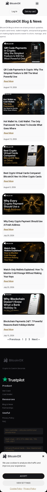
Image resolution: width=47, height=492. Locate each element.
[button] (43, 456)
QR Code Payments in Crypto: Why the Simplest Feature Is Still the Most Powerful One (23, 73)
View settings (23, 483)
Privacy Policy (30, 488)
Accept (23, 476)
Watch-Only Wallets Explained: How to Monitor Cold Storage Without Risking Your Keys (23, 273)
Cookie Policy (16, 488)
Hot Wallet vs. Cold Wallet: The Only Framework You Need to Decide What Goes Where (23, 125)
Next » (36, 339)
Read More (8, 81)
